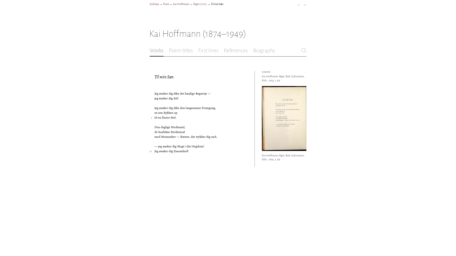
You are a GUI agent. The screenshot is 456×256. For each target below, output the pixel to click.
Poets (166, 4)
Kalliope (154, 4)
